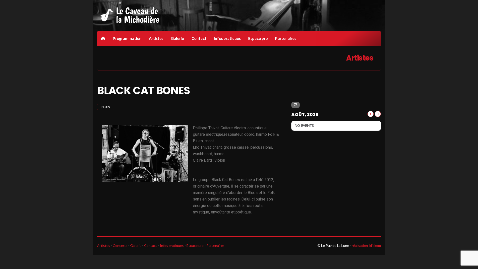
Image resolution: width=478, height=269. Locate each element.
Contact (198, 38)
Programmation (127, 38)
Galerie (177, 38)
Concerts (120, 245)
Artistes (156, 38)
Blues (106, 107)
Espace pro (258, 38)
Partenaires (285, 38)
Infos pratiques (227, 38)
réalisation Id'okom (366, 245)
